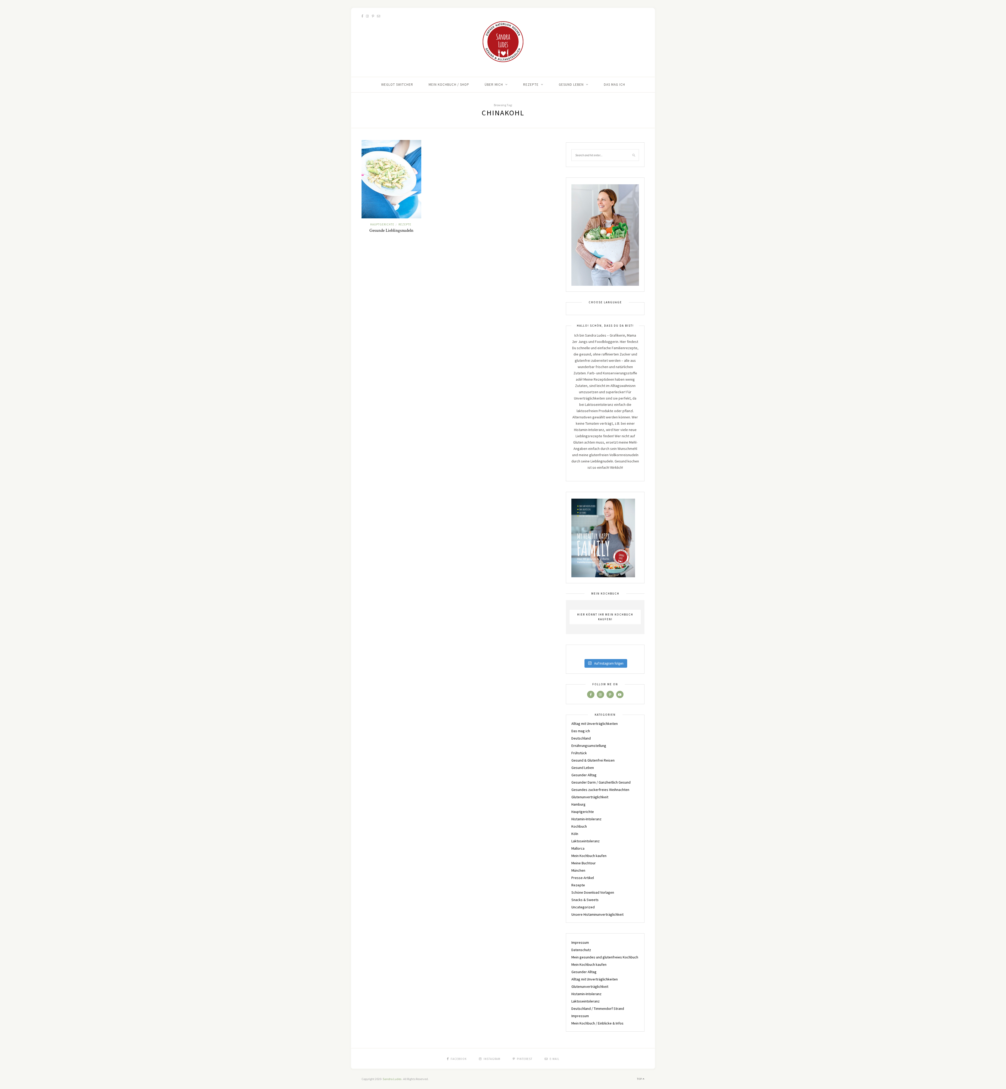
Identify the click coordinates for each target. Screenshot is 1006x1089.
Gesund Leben (571, 84)
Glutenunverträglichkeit (589, 797)
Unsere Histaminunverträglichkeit (597, 914)
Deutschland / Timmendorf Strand (597, 1008)
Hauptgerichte (382, 224)
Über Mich (494, 84)
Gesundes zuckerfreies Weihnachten (600, 789)
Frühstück (579, 753)
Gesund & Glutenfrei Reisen (593, 760)
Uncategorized (583, 907)
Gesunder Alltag (584, 775)
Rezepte (531, 84)
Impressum (580, 942)
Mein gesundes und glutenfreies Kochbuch (604, 957)
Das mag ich (614, 84)
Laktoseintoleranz (585, 841)
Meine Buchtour (583, 863)
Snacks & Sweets (585, 899)
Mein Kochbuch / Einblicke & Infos (597, 1023)
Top (640, 1079)
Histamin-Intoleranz (586, 819)
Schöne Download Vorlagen (592, 892)
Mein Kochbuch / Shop (449, 84)
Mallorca (577, 848)
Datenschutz (581, 949)
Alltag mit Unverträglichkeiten (594, 723)
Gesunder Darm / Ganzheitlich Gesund (601, 782)
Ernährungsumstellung (588, 745)
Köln (574, 833)
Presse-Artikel (582, 877)
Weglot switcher (397, 84)
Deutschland (581, 738)
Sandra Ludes (392, 1079)
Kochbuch (579, 826)
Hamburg (578, 804)
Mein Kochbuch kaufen (588, 855)
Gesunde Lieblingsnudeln (391, 230)
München (578, 870)
